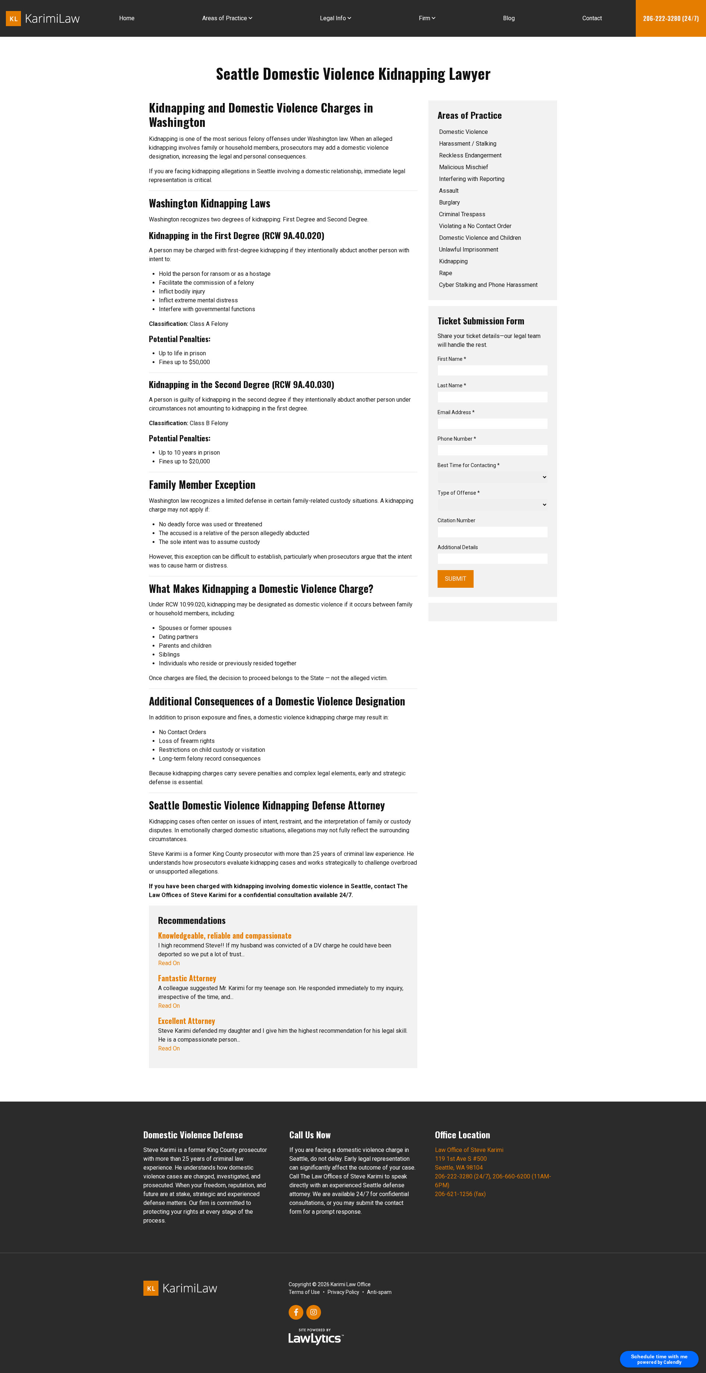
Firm (424, 18)
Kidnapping (453, 261)
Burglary (449, 202)
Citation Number (456, 520)
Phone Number (457, 439)
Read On (169, 963)
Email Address (456, 412)
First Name (452, 359)
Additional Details (458, 547)
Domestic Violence (463, 131)
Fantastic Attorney (187, 977)
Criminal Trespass (462, 214)
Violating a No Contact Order (475, 226)
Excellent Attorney (186, 1020)
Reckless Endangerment (470, 155)
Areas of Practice (224, 18)
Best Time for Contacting (469, 465)
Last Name (452, 385)
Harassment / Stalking (467, 143)
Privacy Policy (343, 1292)
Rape (445, 273)
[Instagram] (313, 1312)
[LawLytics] (316, 1336)
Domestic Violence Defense (193, 1134)
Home (127, 18)
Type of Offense (459, 493)
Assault (449, 190)
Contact (592, 18)
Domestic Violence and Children (480, 237)
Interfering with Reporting (471, 178)
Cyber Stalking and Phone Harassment (488, 284)
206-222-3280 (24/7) (671, 18)
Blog (509, 18)
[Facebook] (296, 1312)
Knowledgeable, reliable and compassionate (225, 935)
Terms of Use (304, 1292)
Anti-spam (379, 1292)
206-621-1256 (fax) (460, 1194)
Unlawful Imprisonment (468, 249)
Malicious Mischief (463, 167)
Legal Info (333, 18)
